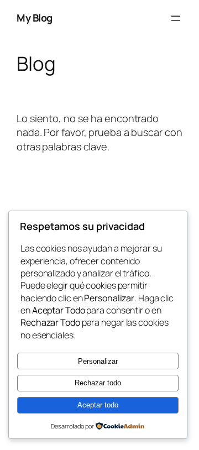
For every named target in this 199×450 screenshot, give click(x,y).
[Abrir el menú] (175, 18)
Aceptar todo (97, 405)
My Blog (35, 17)
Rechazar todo (98, 383)
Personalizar (98, 361)
